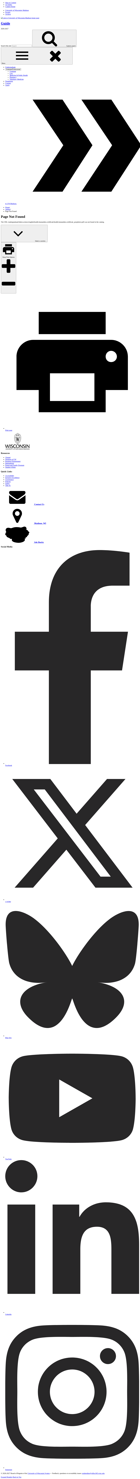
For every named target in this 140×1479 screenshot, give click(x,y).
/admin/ (7, 209)
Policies (8, 482)
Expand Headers (6, 1477)
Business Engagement (12, 461)
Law (11, 73)
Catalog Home (10, 7)
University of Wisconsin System (39, 1473)
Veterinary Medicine (17, 79)
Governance (9, 480)
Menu (4, 63)
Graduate (13, 71)
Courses (8, 83)
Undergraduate (10, 67)
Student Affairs (10, 467)
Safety (7, 483)
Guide (5, 23)
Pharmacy (13, 77)
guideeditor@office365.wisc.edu (93, 1473)
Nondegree (9, 81)
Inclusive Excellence (12, 478)
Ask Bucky (39, 542)
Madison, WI (40, 523)
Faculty (7, 12)
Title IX (8, 485)
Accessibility (9, 476)
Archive (8, 14)
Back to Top (17, 1477)
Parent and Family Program (14, 465)
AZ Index (8, 5)
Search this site (6, 46)
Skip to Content (10, 3)
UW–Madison (17, 10)
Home (7, 207)
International (9, 463)
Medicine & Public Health (19, 75)
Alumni (7, 457)
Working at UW (10, 459)
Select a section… (41, 241)
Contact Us (39, 504)
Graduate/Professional (13, 69)
